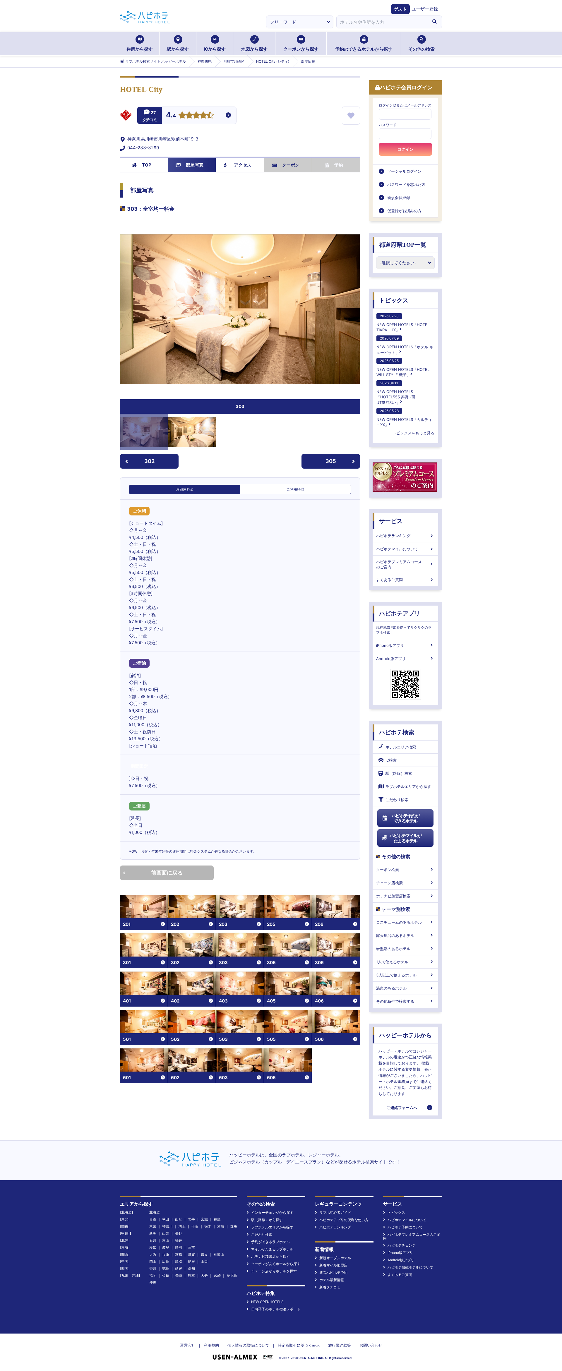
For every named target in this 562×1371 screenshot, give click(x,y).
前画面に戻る (167, 873)
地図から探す (254, 49)
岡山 (152, 1261)
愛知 (152, 1247)
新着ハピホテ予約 (333, 1272)
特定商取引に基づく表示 (299, 1345)
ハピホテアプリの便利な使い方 (344, 1220)
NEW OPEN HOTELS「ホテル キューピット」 (404, 345)
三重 (191, 1247)
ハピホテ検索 (396, 732)
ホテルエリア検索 (400, 747)
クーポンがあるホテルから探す (275, 1264)
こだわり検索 (396, 799)
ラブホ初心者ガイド (335, 1212)
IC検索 (391, 760)
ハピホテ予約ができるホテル (405, 818)
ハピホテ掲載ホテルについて (410, 1267)
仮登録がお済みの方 (404, 210)
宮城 (204, 1219)
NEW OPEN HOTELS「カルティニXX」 (404, 418)
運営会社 (187, 1345)
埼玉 (182, 1226)
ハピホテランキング (393, 535)
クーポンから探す (300, 49)
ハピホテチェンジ (402, 1245)
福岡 (152, 1275)
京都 (178, 1254)
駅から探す (178, 49)
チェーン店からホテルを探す (274, 1271)
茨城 (220, 1226)
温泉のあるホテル (391, 988)
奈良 (204, 1254)
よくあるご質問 (389, 579)
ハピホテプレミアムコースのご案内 (399, 564)
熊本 (191, 1275)
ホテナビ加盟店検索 (393, 896)
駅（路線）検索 (398, 773)
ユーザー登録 (425, 9)
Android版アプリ (391, 658)
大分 (204, 1275)
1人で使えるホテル (392, 961)
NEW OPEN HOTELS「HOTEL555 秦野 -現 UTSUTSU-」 (395, 393)
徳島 (165, 1268)
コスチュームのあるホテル (399, 922)
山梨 (165, 1233)
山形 (178, 1219)
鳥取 (178, 1261)
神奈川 (167, 1226)
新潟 (152, 1233)
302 (149, 461)
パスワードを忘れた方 (406, 184)
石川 (152, 1240)
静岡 (178, 1247)
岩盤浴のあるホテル (393, 948)
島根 (191, 1261)
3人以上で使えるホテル (396, 975)
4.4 (171, 116)
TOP (146, 165)
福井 (178, 1240)
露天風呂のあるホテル (395, 935)
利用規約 (211, 1345)
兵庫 (165, 1254)
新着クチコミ (329, 1287)
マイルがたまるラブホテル (272, 1249)
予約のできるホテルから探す (363, 49)
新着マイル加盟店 (333, 1265)
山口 (204, 1261)
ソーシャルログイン (404, 171)
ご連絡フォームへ (402, 1107)
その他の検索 (421, 49)
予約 (338, 165)
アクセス (242, 165)
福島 (217, 1219)
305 (330, 461)
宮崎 (217, 1275)
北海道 (154, 1212)
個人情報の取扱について (248, 1345)
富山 (165, 1240)
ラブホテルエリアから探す (408, 786)
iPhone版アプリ (390, 645)
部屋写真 (194, 165)
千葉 (194, 1226)
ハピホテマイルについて (397, 548)
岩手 (191, 1219)
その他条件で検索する (395, 1001)
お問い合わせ (370, 1345)
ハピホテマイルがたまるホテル (405, 838)
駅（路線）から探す (267, 1220)
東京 (152, 1226)
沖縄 (152, 1282)
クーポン (290, 165)
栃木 (207, 1226)
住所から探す (139, 49)
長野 (178, 1233)
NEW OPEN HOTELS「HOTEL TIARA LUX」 (402, 323)
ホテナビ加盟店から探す (270, 1256)
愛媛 (178, 1268)
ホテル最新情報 (331, 1280)
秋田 (165, 1219)
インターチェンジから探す (272, 1212)
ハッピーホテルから (405, 1035)
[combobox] (381, 22)
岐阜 (165, 1247)
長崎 (178, 1275)
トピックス (393, 300)
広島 (165, 1261)
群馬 (233, 1226)
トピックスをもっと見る (413, 433)
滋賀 (191, 1254)
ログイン (405, 149)
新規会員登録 (398, 197)
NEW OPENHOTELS (267, 1302)
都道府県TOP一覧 (402, 244)
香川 (152, 1268)
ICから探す (215, 49)
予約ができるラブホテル (270, 1242)
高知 (191, 1268)
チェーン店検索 (389, 882)
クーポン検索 (387, 869)
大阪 (152, 1254)
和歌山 (219, 1254)
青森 (152, 1219)
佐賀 (165, 1275)
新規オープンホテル (335, 1258)
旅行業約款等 (339, 1345)
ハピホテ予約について (405, 1227)
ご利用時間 (295, 489)
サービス (390, 521)
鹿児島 (232, 1275)
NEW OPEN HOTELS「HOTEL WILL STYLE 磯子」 (402, 368)
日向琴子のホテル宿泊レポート (275, 1309)
